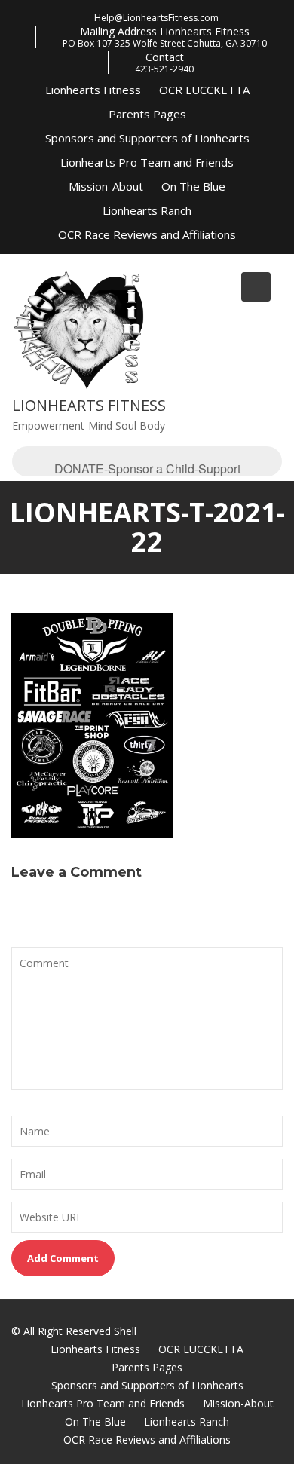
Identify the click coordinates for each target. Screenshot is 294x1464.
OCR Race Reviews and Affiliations (147, 234)
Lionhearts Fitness (93, 89)
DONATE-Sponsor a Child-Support (147, 468)
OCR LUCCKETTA (204, 89)
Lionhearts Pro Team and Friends (147, 162)
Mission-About (106, 186)
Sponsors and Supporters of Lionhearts (147, 137)
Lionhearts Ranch (147, 210)
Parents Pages (147, 113)
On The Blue (193, 186)
